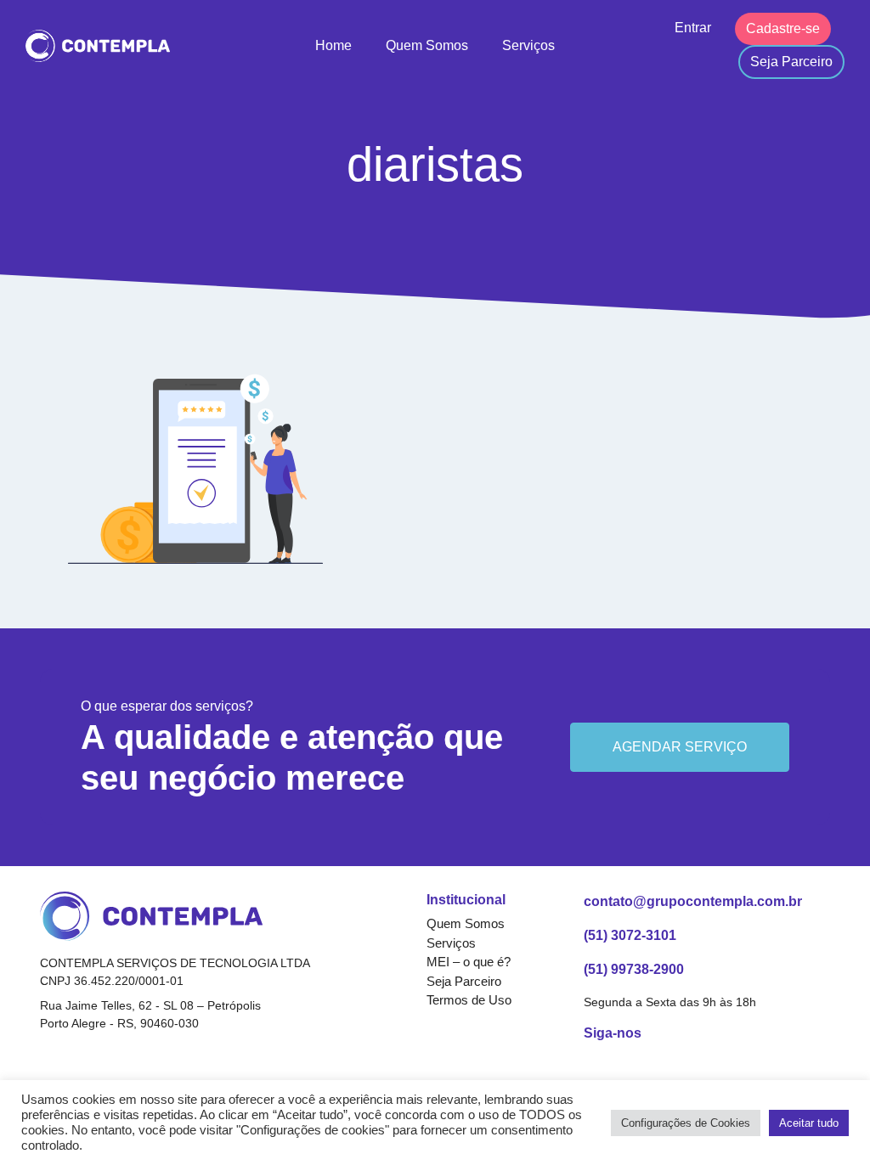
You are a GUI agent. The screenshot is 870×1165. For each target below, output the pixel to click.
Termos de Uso (469, 1000)
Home (333, 45)
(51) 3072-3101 (630, 935)
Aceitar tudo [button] (809, 1123)
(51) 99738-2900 (634, 969)
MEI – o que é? (469, 961)
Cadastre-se (783, 28)
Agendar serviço (680, 747)
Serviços (528, 45)
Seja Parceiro (791, 61)
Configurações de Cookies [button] (685, 1123)
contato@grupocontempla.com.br (693, 901)
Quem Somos (427, 45)
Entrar (693, 27)
